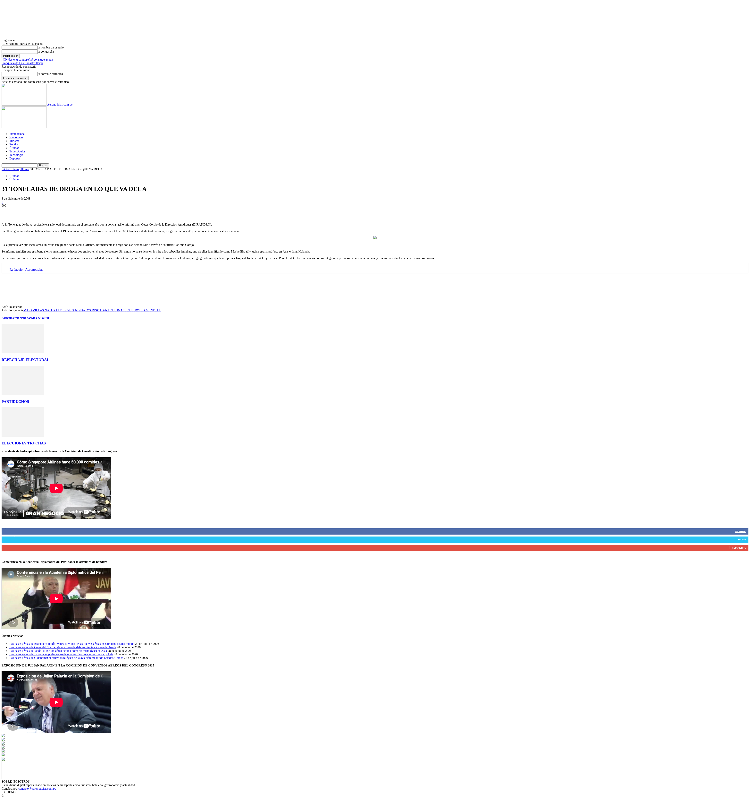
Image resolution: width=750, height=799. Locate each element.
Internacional (17, 133)
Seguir (742, 539)
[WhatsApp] (50, 211)
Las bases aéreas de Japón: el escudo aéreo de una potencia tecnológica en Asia (58, 650)
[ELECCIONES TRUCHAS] (23, 435)
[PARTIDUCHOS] (23, 394)
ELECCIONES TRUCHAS (24, 443)
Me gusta (740, 531)
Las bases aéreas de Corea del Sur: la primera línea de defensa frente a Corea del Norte (62, 647)
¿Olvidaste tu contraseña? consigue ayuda (27, 59)
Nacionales (16, 137)
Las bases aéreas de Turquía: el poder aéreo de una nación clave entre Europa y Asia (61, 654)
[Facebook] (8, 211)
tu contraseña (46, 51)
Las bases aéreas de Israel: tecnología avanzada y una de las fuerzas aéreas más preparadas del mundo (71, 643)
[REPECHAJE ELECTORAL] (23, 352)
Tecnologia (16, 155)
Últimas (14, 148)
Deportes (15, 158)
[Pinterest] (36, 211)
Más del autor (40, 318)
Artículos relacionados (16, 318)
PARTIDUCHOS (15, 402)
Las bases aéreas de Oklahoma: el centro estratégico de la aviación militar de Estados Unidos (66, 657)
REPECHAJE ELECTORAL (25, 360)
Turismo (14, 140)
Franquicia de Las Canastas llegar (22, 63)
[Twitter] (22, 211)
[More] (64, 211)
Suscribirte (739, 547)
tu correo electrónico (50, 73)
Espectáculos (17, 151)
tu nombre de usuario (51, 47)
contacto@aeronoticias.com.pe (37, 788)
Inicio (5, 169)
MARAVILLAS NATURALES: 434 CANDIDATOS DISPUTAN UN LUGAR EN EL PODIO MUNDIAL (92, 310)
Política (14, 144)
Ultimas (14, 169)
